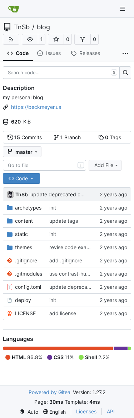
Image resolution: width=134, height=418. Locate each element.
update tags (63, 221)
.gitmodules (28, 274)
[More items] (125, 53)
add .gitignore (65, 260)
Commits (28, 137)
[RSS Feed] (11, 39)
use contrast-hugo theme (78, 274)
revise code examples (74, 247)
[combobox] (44, 165)
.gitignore (26, 260)
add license (62, 313)
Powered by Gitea (49, 392)
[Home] (14, 8)
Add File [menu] (103, 165)
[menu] (28, 412)
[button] (30, 39)
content (24, 221)
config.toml (28, 287)
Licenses (86, 411)
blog (43, 27)
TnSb (22, 27)
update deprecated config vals (66, 194)
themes (23, 247)
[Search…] (125, 72)
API (111, 411)
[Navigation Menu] (123, 9)
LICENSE (25, 313)
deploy (23, 300)
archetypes (28, 208)
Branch (70, 137)
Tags (113, 137)
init (52, 208)
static (21, 234)
